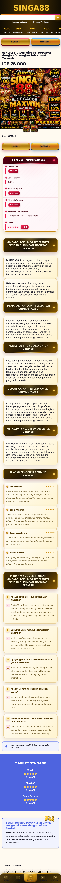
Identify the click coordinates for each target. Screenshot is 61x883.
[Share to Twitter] (7, 872)
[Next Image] (58, 98)
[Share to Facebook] (15, 872)
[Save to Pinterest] (31, 872)
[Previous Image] (2, 98)
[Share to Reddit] (39, 872)
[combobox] (27, 17)
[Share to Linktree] (23, 872)
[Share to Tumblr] (47, 872)
